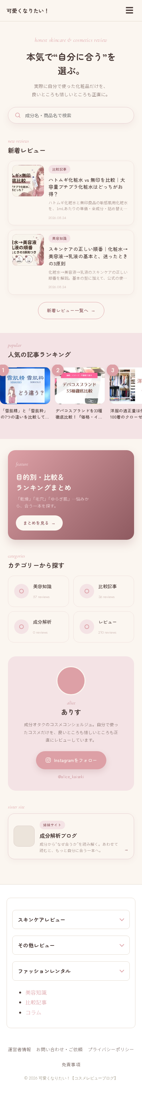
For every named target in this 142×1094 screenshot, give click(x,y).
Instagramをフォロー (75, 760)
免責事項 (71, 1064)
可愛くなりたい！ (28, 10)
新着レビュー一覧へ (71, 310)
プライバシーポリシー (111, 1049)
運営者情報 (19, 1049)
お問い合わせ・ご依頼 (59, 1049)
